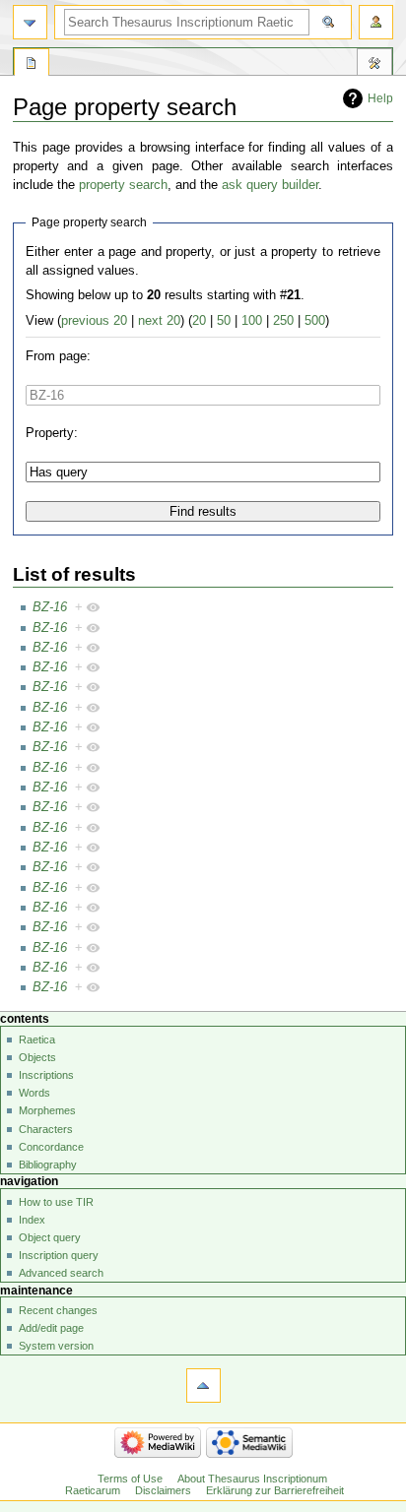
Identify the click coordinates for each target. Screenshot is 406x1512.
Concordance (51, 1147)
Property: (52, 433)
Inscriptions (46, 1075)
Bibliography (48, 1164)
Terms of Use (130, 1478)
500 (314, 321)
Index (32, 1220)
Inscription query (59, 1255)
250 (283, 321)
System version (56, 1346)
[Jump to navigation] (30, 22)
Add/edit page (51, 1328)
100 (251, 321)
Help (380, 98)
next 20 (159, 321)
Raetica (37, 1039)
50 (224, 321)
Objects (37, 1057)
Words (34, 1093)
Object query (50, 1237)
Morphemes (47, 1110)
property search (123, 185)
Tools (374, 65)
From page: (58, 356)
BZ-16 (50, 607)
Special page (31, 65)
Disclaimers (163, 1490)
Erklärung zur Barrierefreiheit (275, 1490)
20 (199, 321)
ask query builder (270, 185)
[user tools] (376, 22)
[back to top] (203, 1385)
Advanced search (61, 1273)
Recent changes (58, 1310)
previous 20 (94, 321)
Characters (46, 1129)
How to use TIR (56, 1202)
